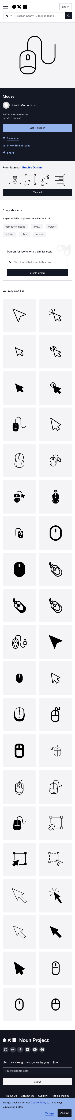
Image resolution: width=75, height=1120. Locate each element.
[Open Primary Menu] (5, 7)
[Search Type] (8, 15)
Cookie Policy (38, 1102)
